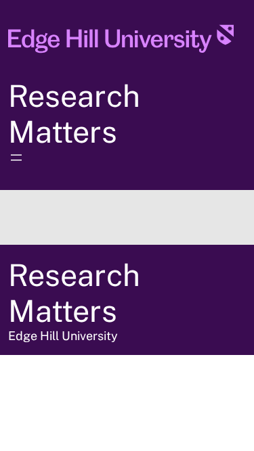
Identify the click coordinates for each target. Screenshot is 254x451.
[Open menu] (16, 157)
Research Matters (74, 113)
